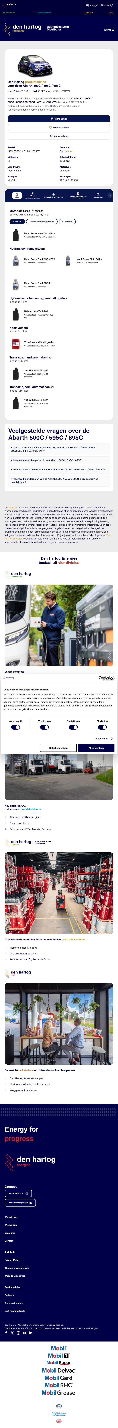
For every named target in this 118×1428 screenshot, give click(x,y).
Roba (36, 959)
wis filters (67, 221)
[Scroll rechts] (110, 195)
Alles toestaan (96, 747)
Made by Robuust (55, 1325)
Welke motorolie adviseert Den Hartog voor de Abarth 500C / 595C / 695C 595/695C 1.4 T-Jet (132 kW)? (54, 449)
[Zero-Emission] (59, 585)
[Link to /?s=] (87, 5)
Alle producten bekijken (23, 953)
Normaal (17, 221)
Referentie (16, 959)
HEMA (27, 829)
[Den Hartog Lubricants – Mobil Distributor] (28, 840)
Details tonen (101, 738)
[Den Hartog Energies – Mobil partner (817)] (59, 984)
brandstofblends (31, 809)
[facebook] (6, 1333)
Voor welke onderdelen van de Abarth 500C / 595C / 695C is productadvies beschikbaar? (54, 480)
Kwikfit (27, 959)
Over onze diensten (21, 823)
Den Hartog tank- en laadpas (26, 1078)
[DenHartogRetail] (18, 970)
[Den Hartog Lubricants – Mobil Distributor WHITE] (36, 23)
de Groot (45, 959)
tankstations (26, 1070)
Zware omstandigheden (42, 221)
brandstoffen (22, 817)
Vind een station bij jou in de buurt (30, 1084)
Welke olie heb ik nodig (23, 947)
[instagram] (18, 1333)
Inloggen (94, 5)
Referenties (16, 829)
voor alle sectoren (74, 939)
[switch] (44, 727)
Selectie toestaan (58, 747)
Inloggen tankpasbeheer (24, 1090)
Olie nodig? (107, 5)
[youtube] (24, 1333)
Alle (12, 817)
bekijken (35, 817)
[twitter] (12, 1333)
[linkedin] (30, 1333)
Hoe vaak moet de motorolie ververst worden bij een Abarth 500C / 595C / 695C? (59, 469)
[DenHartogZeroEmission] (18, 571)
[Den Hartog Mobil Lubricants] (59, 853)
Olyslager (12, 507)
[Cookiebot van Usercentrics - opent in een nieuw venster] (101, 678)
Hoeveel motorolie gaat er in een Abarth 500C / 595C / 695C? (48, 460)
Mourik (36, 829)
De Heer (46, 829)
